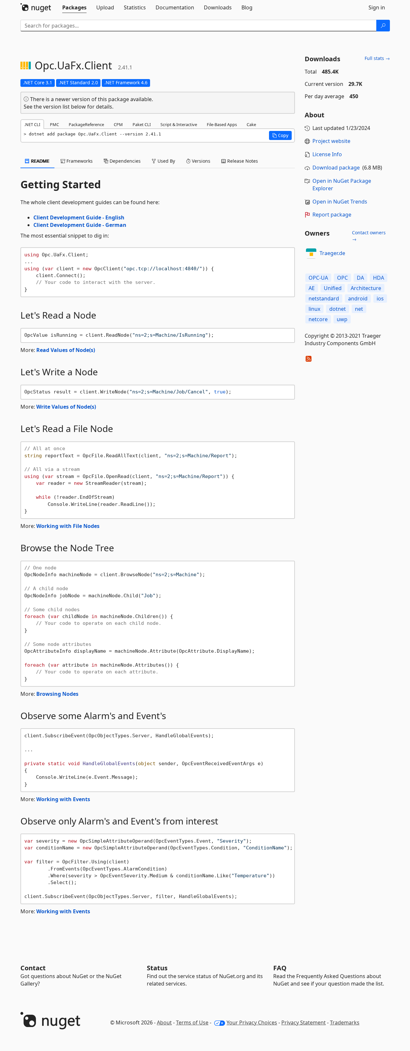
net (359, 308)
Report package (331, 214)
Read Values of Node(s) (65, 350)
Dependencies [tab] (124, 161)
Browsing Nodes (57, 693)
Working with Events (63, 799)
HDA (378, 277)
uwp (342, 319)
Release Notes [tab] (242, 161)
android (358, 298)
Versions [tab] (200, 161)
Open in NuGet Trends (339, 201)
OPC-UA (318, 277)
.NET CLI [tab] (32, 124)
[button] (280, 135)
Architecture (366, 288)
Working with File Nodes (68, 526)
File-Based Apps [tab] (222, 124)
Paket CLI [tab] (142, 124)
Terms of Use (192, 1022)
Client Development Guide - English (78, 217)
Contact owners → (369, 235)
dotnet (337, 308)
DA (360, 277)
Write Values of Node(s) (66, 406)
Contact (33, 967)
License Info (327, 154)
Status (157, 967)
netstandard (324, 298)
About (164, 1022)
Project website (331, 141)
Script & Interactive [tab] (178, 124)
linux (314, 308)
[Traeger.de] (311, 253)
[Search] (383, 25)
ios (380, 298)
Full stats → (377, 58)
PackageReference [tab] (86, 124)
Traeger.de (332, 253)
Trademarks (344, 1022)
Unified (333, 288)
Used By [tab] (165, 161)
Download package (336, 167)
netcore (318, 319)
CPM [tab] (118, 124)
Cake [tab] (251, 124)
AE (312, 288)
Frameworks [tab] (79, 161)
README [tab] (40, 161)
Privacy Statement (303, 1022)
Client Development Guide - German (79, 224)
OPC (342, 277)
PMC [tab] (54, 124)
